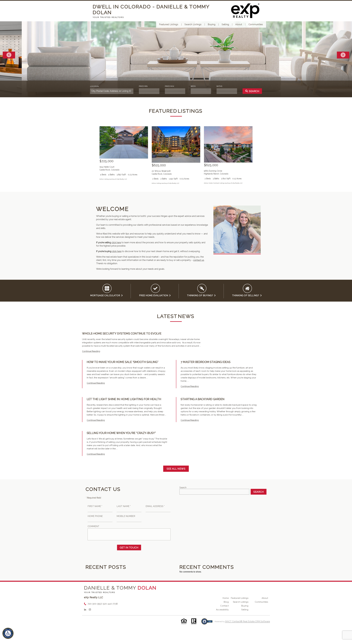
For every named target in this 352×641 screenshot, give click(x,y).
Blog (226, 602)
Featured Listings (168, 24)
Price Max (169, 86)
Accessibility (222, 609)
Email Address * (155, 506)
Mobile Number (126, 516)
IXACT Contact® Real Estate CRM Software (247, 621)
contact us (198, 260)
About (238, 24)
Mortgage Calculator (105, 295)
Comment (93, 526)
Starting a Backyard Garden (203, 399)
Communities (255, 24)
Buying (211, 24)
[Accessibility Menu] (8, 633)
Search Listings (193, 24)
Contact (224, 606)
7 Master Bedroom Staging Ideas (205, 362)
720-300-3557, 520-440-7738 (103, 603)
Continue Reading (91, 351)
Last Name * (124, 506)
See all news (176, 468)
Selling (225, 24)
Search (182, 487)
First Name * (95, 506)
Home (226, 598)
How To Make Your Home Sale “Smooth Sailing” (122, 362)
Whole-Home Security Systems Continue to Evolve (121, 333)
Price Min (143, 86)
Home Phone (95, 516)
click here (116, 242)
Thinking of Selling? (246, 295)
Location (94, 86)
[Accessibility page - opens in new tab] (207, 622)
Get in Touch (129, 547)
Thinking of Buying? (200, 295)
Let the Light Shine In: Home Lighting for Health (124, 399)
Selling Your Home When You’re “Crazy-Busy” (121, 433)
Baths (219, 86)
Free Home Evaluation (154, 295)
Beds (193, 86)
